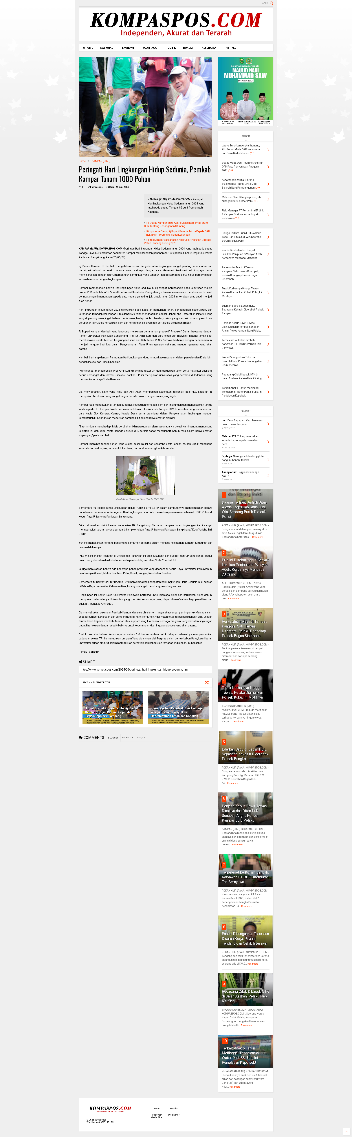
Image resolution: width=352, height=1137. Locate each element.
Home (82, 161)
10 (225, 1041)
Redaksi (174, 1108)
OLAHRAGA (150, 47)
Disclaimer (173, 1115)
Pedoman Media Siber (157, 1116)
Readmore (257, 537)
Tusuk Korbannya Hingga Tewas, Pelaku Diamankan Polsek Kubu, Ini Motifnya (242, 692)
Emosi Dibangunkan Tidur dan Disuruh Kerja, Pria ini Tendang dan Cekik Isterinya (245, 939)
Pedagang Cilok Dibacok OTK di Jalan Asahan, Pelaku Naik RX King (245, 996)
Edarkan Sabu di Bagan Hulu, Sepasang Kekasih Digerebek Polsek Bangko (245, 754)
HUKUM (188, 47)
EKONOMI (128, 47)
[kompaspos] (176, 39)
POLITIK (171, 47)
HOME (89, 47)
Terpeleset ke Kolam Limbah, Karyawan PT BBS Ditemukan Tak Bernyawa (245, 877)
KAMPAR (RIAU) (101, 161)
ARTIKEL (231, 47)
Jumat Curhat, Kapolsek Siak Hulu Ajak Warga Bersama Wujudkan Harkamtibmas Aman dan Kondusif (177, 712)
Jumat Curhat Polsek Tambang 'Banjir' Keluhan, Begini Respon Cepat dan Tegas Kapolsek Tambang (111, 712)
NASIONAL (106, 47)
